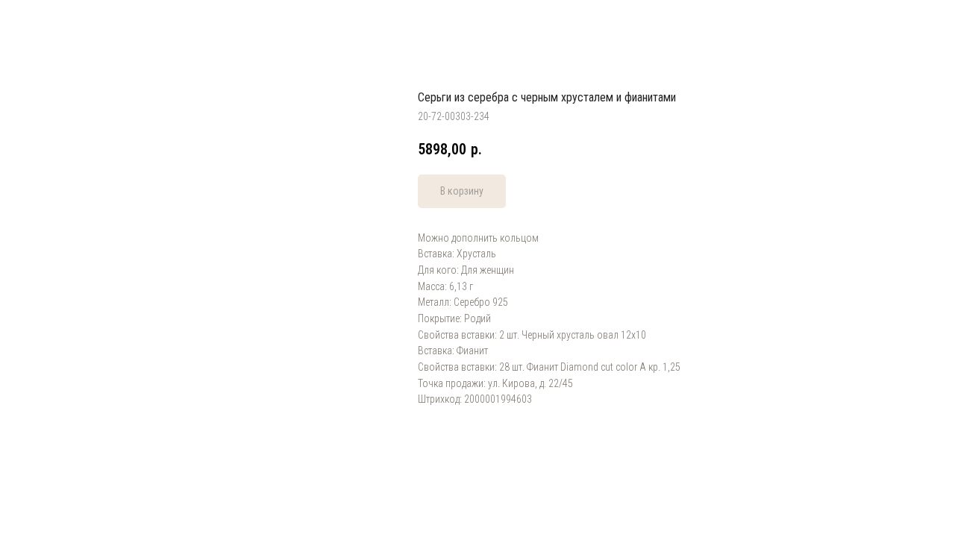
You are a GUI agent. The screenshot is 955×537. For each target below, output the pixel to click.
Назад (41, 22)
